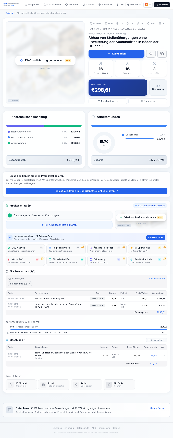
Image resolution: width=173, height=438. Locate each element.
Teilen (152, 23)
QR (163, 23)
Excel (110, 23)
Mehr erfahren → (158, 408)
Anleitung (69, 428)
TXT (121, 23)
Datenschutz (83, 428)
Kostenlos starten (155, 237)
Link (141, 23)
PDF (131, 23)
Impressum (104, 428)
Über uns (57, 428)
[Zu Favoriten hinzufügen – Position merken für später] (151, 54)
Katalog (116, 428)
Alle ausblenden (157, 278)
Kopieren (97, 23)
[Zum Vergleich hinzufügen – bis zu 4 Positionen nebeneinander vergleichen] (162, 54)
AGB (94, 428)
